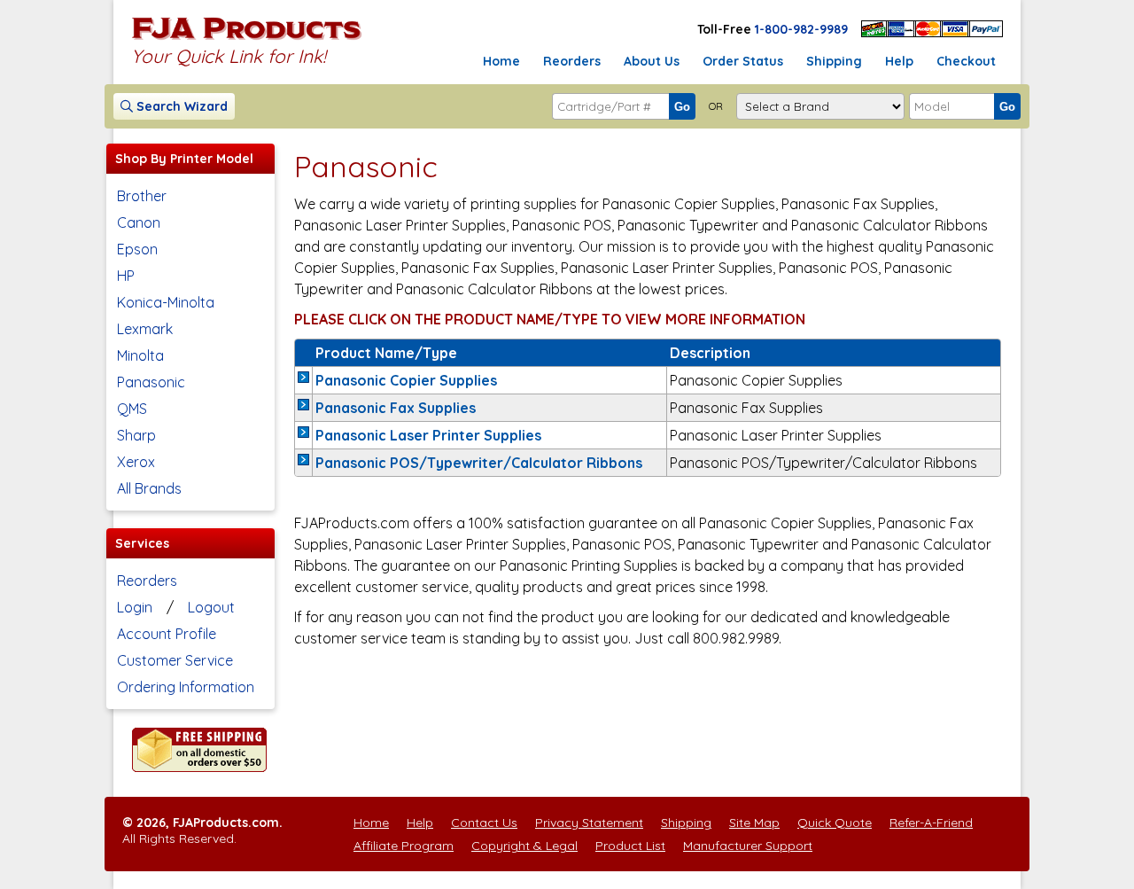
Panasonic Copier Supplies (406, 380)
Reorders (572, 61)
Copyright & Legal (524, 846)
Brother (142, 196)
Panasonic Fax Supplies (395, 408)
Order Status (743, 61)
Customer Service (175, 660)
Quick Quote (834, 823)
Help (899, 61)
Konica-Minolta (165, 302)
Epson (137, 249)
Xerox (136, 462)
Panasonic (151, 382)
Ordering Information (185, 687)
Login (134, 607)
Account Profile (166, 634)
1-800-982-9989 (801, 29)
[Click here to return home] (246, 39)
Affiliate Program (403, 846)
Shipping (834, 61)
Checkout (966, 61)
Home (501, 61)
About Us (652, 61)
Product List (630, 846)
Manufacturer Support (747, 846)
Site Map (754, 823)
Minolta (140, 355)
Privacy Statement (589, 823)
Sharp (136, 435)
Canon (138, 222)
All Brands (149, 488)
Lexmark (145, 329)
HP (126, 276)
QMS (132, 408)
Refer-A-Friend (931, 823)
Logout (211, 607)
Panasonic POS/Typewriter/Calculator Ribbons (478, 463)
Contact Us (484, 823)
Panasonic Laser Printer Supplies (428, 435)
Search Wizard (180, 106)
